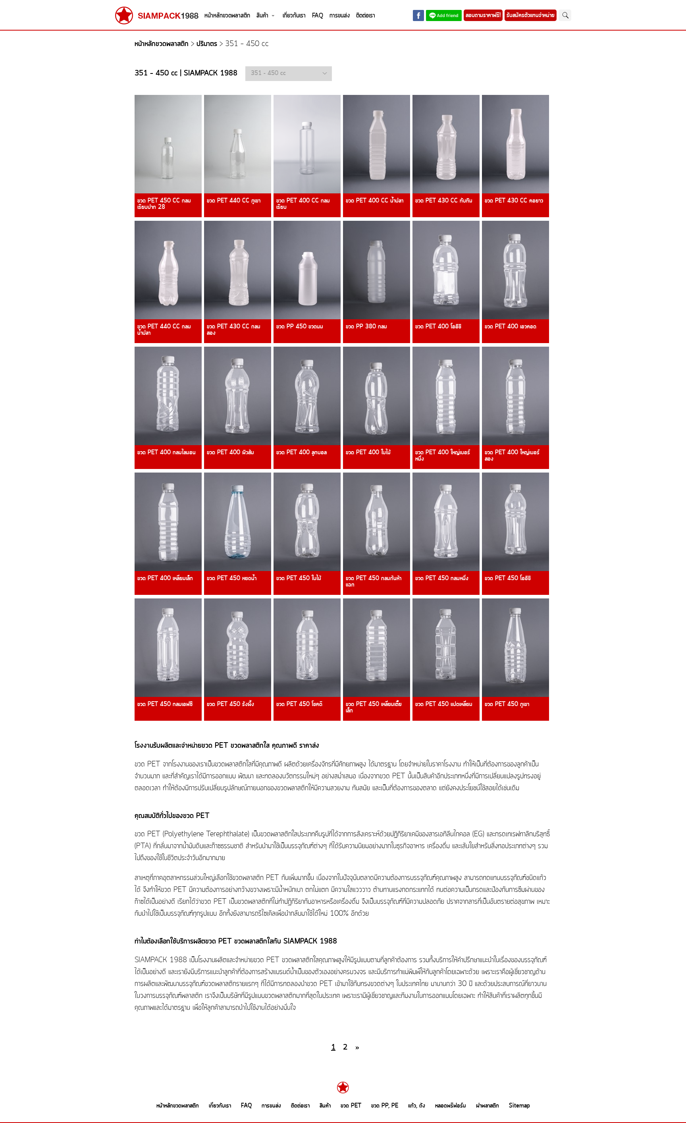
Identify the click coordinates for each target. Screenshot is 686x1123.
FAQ (317, 15)
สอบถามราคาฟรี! (483, 15)
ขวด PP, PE (384, 1106)
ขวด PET (351, 1106)
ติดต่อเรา (365, 15)
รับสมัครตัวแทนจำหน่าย (531, 15)
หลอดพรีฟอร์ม (450, 1106)
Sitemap (519, 1106)
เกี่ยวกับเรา (294, 15)
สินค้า (262, 15)
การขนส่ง (340, 15)
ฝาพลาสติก (487, 1106)
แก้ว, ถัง (416, 1106)
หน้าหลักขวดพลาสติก (227, 15)
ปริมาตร (207, 44)
